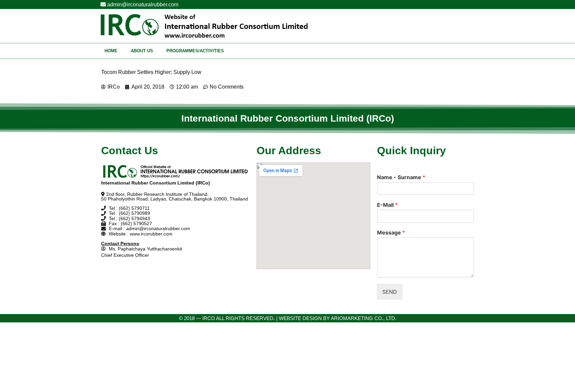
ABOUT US (142, 50)
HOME (110, 50)
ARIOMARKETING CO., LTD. (363, 318)
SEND (389, 291)
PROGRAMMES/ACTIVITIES (195, 50)
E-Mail (387, 204)
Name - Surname (401, 177)
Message (391, 232)
